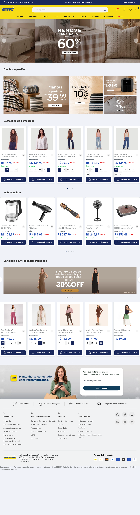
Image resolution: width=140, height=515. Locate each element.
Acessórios (108, 16)
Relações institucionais (12, 424)
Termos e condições (85, 431)
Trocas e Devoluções (38, 431)
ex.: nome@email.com (92, 380)
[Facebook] (125, 414)
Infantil (45, 16)
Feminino (20, 16)
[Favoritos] (130, 9)
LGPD (33, 435)
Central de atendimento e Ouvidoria (43, 421)
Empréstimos (63, 431)
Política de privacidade (85, 421)
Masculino (33, 16)
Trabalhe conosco (10, 431)
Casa (56, 16)
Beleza (83, 16)
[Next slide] (136, 40)
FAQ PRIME (35, 438)
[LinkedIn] (125, 422)
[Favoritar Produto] (24, 155)
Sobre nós (7, 421)
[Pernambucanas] (8, 9)
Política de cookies (84, 424)
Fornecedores (8, 435)
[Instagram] (117, 414)
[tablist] (70, 187)
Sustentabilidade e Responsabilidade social (12, 440)
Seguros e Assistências (66, 435)
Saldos (120, 16)
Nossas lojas (36, 428)
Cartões (61, 424)
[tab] (64, 60)
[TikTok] (132, 422)
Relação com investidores (13, 444)
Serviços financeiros (65, 421)
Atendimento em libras (39, 424)
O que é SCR (62, 438)
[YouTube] (132, 414)
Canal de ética (82, 428)
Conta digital (62, 428)
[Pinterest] (117, 422)
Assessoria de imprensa (12, 428)
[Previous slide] (4, 40)
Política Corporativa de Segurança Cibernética (90, 436)
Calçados (95, 16)
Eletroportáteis (69, 16)
